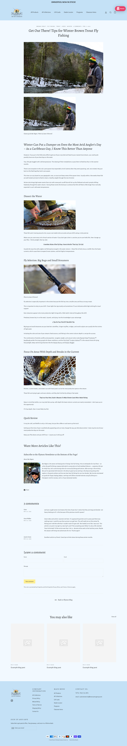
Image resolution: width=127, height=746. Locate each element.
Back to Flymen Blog (65, 600)
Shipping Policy (36, 708)
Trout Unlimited (67, 478)
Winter (69, 26)
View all (113, 616)
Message (26, 566)
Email (65, 557)
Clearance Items (91, 12)
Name (25, 557)
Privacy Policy (56, 587)
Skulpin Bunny (57, 342)
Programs (80, 12)
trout (58, 26)
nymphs (43, 340)
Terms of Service (67, 587)
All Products (34, 12)
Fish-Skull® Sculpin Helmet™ (72, 340)
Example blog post (18, 667)
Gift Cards (57, 12)
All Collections (46, 12)
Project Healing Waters (56, 475)
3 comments (77, 26)
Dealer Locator (68, 12)
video (64, 26)
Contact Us (35, 711)
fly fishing (51, 26)
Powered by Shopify (73, 739)
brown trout (41, 26)
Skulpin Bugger (69, 342)
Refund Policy (36, 701)
